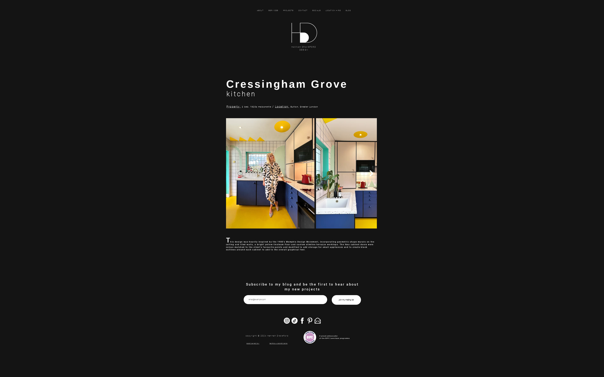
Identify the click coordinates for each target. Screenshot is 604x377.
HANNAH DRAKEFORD (303, 47)
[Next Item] (371, 173)
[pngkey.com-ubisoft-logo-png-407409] (287, 321)
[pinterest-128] (310, 321)
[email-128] (318, 321)
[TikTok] (294, 321)
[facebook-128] (302, 321)
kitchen (241, 94)
